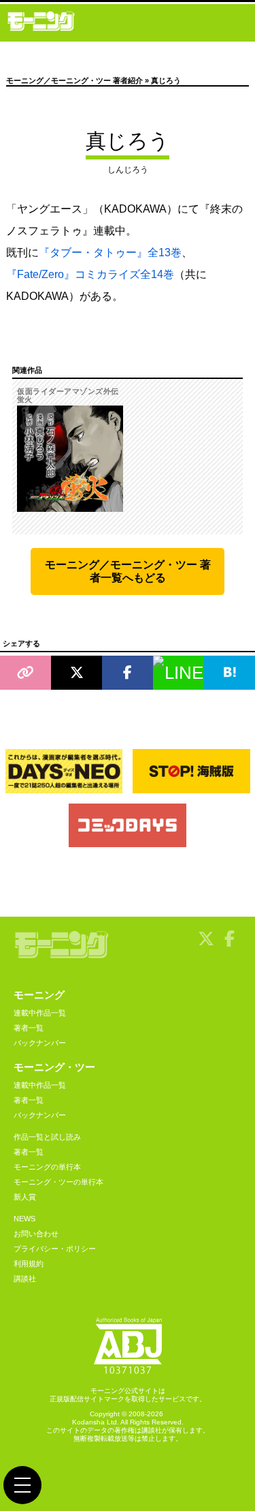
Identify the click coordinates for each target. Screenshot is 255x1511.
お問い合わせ (36, 1234)
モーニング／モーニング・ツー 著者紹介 (74, 80)
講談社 (25, 1279)
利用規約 (29, 1264)
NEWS (24, 1219)
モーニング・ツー (54, 1067)
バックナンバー (40, 1043)
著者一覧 (29, 1028)
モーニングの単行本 (47, 1167)
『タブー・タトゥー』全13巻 (110, 252)
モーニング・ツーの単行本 (58, 1182)
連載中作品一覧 (40, 1013)
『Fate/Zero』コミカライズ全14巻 (90, 274)
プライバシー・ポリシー (55, 1249)
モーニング (39, 995)
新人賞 (25, 1197)
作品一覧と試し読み (47, 1137)
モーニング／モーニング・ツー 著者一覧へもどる (128, 571)
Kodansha (88, 1422)
